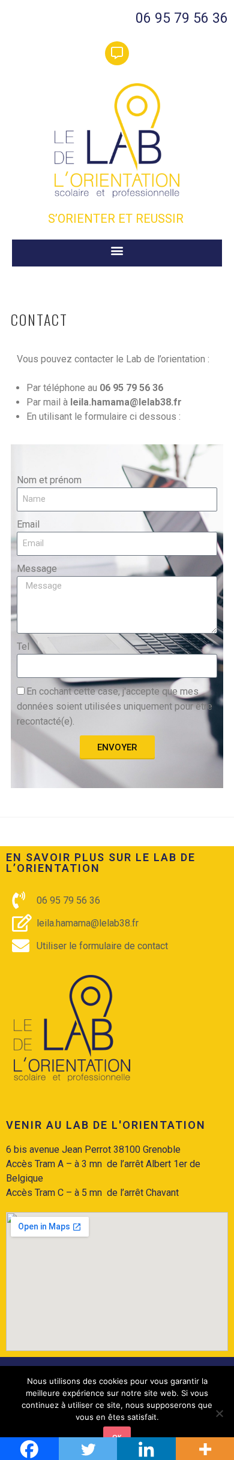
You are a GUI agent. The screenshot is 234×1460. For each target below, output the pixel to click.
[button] (117, 250)
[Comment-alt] (117, 53)
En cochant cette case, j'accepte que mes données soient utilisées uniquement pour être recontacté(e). (114, 706)
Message (37, 568)
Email (28, 524)
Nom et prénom (49, 480)
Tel (23, 646)
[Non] (219, 1413)
